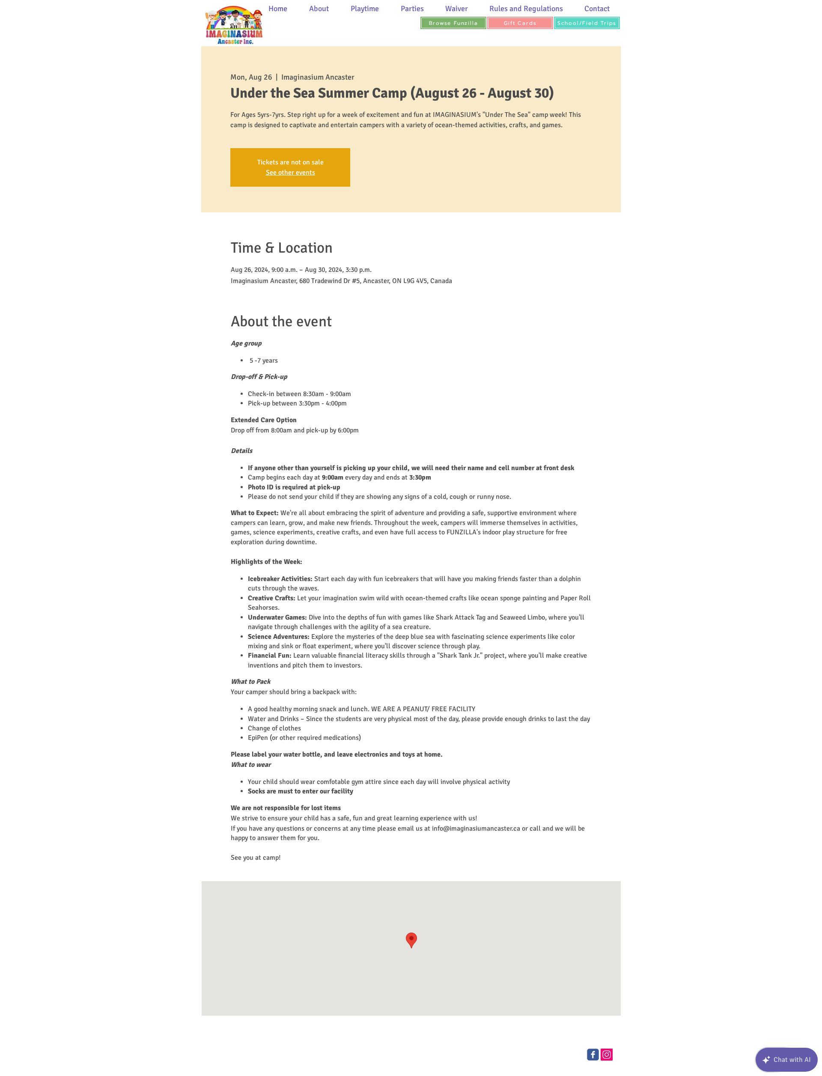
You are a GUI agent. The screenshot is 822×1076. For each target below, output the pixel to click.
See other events (290, 172)
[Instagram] (607, 1055)
